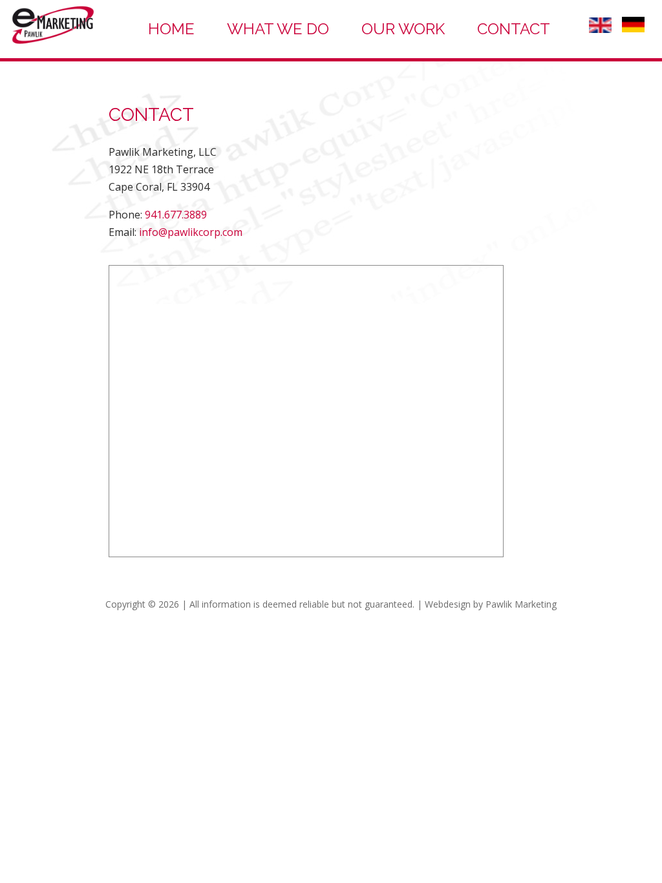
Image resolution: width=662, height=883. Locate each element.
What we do (278, 28)
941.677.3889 (176, 214)
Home (171, 28)
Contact (513, 28)
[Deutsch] (633, 28)
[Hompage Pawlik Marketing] (52, 43)
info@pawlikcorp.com (190, 232)
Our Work (403, 28)
